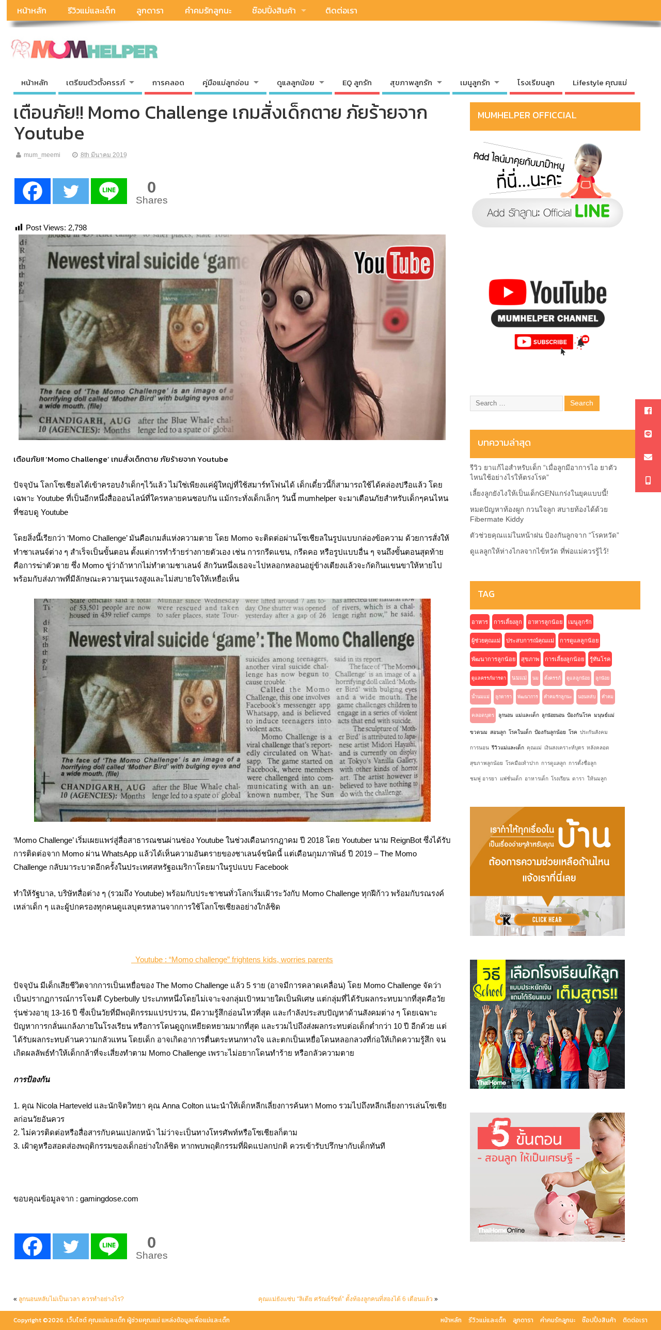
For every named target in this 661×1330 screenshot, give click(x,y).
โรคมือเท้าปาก (522, 763)
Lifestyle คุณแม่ (600, 82)
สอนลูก (498, 732)
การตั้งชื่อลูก (582, 763)
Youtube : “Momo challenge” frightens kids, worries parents (232, 959)
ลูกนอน (505, 715)
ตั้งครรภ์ (552, 678)
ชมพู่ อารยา (483, 778)
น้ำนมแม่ (480, 696)
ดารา (578, 778)
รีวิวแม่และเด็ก (92, 10)
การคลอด (168, 82)
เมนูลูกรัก (580, 622)
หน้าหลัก (31, 10)
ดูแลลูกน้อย (578, 678)
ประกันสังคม (594, 732)
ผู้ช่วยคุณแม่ (485, 640)
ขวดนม (478, 732)
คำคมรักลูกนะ (208, 10)
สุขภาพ (530, 659)
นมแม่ (519, 678)
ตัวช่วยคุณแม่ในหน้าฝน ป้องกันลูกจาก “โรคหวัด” (544, 535)
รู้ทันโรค (600, 659)
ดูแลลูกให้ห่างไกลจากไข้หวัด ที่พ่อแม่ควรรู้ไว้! (539, 551)
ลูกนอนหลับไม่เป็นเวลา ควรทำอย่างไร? (71, 1299)
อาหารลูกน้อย (545, 622)
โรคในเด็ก (520, 732)
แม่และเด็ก (527, 715)
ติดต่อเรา (341, 10)
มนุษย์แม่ (604, 715)
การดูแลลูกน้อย (579, 640)
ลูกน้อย (602, 678)
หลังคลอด (598, 747)
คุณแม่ (534, 747)
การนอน (479, 747)
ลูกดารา (150, 10)
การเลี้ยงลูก (508, 622)
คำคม (607, 696)
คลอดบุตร (482, 715)
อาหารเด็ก (536, 778)
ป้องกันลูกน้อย (550, 732)
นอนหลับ (587, 696)
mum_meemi (42, 155)
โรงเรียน (560, 778)
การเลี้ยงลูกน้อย (564, 659)
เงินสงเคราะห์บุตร (564, 747)
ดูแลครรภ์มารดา (488, 678)
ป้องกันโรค (579, 715)
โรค (573, 732)
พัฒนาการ (527, 696)
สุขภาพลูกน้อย (486, 763)
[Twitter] (71, 191)
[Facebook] (32, 191)
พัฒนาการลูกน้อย (493, 659)
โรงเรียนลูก (536, 82)
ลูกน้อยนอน (553, 715)
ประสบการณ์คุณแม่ (530, 640)
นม (535, 678)
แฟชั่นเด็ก (511, 778)
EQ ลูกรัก (357, 82)
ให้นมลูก (597, 778)
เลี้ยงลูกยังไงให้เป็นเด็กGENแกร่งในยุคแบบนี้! (539, 493)
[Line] (109, 191)
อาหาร (479, 622)
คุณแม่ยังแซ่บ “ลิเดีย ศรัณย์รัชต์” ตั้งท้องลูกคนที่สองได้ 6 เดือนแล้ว (345, 1299)
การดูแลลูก (553, 763)
